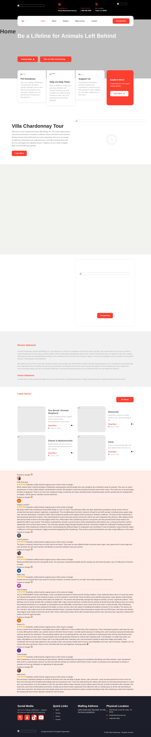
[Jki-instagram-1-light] (27, 717)
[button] (111, 139)
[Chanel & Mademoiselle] (31, 448)
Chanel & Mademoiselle (60, 440)
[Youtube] (41, 717)
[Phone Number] (82, 4)
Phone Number (85, 8)
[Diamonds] (92, 419)
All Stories (125, 399)
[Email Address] (59, 4)
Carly (111, 442)
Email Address (62, 8)
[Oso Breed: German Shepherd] (31, 419)
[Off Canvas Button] (23, 21)
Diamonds (113, 412)
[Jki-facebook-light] (20, 717)
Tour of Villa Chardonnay (54, 59)
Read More (118, 93)
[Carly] (92, 448)
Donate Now (121, 21)
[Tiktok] (34, 717)
